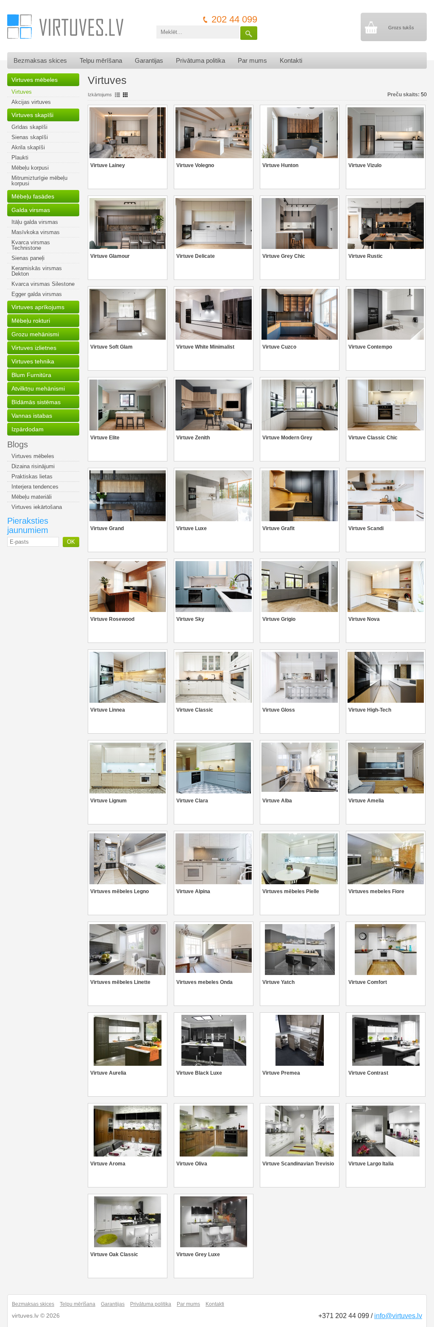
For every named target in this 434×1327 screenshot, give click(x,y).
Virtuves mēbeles (34, 79)
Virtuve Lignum (108, 801)
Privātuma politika (200, 60)
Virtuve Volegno (195, 165)
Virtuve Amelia (366, 801)
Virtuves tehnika (32, 361)
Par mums (252, 60)
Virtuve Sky (190, 619)
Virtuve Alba (277, 801)
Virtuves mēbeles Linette (120, 982)
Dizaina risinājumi (33, 466)
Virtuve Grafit (278, 528)
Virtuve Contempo (370, 347)
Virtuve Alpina (193, 891)
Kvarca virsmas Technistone (30, 245)
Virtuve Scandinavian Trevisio (298, 1164)
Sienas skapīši (29, 137)
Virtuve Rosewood (112, 619)
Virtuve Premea (281, 1073)
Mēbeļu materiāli (31, 497)
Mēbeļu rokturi (30, 320)
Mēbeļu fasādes (32, 196)
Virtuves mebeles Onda (204, 982)
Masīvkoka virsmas (35, 232)
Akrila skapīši (28, 147)
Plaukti (19, 157)
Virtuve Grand (107, 528)
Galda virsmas (30, 210)
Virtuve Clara (192, 801)
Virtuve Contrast (368, 1073)
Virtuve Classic (194, 710)
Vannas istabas (31, 415)
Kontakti (291, 60)
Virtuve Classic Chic (373, 438)
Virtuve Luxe (191, 528)
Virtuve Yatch (278, 982)
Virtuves (21, 92)
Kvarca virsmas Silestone (43, 284)
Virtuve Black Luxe (199, 1073)
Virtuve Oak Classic (114, 1254)
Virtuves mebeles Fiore (376, 891)
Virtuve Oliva (191, 1164)
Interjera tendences (34, 486)
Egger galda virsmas (36, 294)
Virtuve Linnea (107, 710)
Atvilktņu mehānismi (38, 388)
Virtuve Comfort (367, 982)
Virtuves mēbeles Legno (119, 891)
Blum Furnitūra (31, 375)
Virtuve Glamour (110, 256)
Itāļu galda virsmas (34, 222)
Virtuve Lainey (107, 165)
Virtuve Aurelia (108, 1073)
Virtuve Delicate (195, 256)
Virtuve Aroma (107, 1164)
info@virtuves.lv (398, 1315)
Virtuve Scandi (366, 528)
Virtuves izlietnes (33, 347)
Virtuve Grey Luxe (198, 1254)
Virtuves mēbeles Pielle (290, 891)
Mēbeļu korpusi (30, 168)
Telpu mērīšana (101, 60)
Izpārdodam (27, 429)
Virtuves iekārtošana (36, 507)
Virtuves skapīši (32, 115)
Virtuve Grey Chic (283, 256)
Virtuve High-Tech (369, 710)
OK (71, 542)
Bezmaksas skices (40, 60)
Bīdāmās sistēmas (36, 402)
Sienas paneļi (28, 258)
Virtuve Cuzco (279, 347)
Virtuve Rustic (365, 256)
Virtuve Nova (364, 619)
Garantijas (149, 60)
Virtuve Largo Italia (371, 1164)
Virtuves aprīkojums (37, 307)
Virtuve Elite (105, 438)
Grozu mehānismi (35, 334)
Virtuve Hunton (280, 165)
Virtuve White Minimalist (205, 347)
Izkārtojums (100, 94)
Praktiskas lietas (32, 476)
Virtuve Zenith (193, 438)
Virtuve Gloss (278, 710)
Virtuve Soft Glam (111, 347)
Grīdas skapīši (29, 127)
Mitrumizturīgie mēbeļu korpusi (39, 181)
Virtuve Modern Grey (287, 438)
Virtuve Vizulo (364, 165)
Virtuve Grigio (278, 619)
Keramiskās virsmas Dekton (36, 271)
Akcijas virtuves (31, 102)
